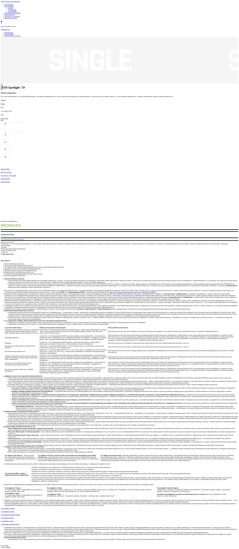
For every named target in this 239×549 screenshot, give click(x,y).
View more (224, 244)
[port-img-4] (2, 87)
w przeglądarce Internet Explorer (10, 515)
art (4, 118)
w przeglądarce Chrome (8, 508)
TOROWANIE (5, 179)
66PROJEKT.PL (13, 221)
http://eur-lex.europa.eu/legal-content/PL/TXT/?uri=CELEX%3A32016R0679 (133, 292)
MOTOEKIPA (5, 169)
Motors (3, 104)
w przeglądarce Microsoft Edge (10, 524)
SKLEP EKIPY (5, 182)
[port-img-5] (2, 86)
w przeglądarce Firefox (7, 511)
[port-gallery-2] (2, 84)
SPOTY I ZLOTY (6, 172)
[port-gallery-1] (2, 89)
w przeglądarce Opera (7, 518)
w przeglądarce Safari (7, 521)
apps (2, 118)
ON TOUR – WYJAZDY (8, 175)
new (7, 118)
